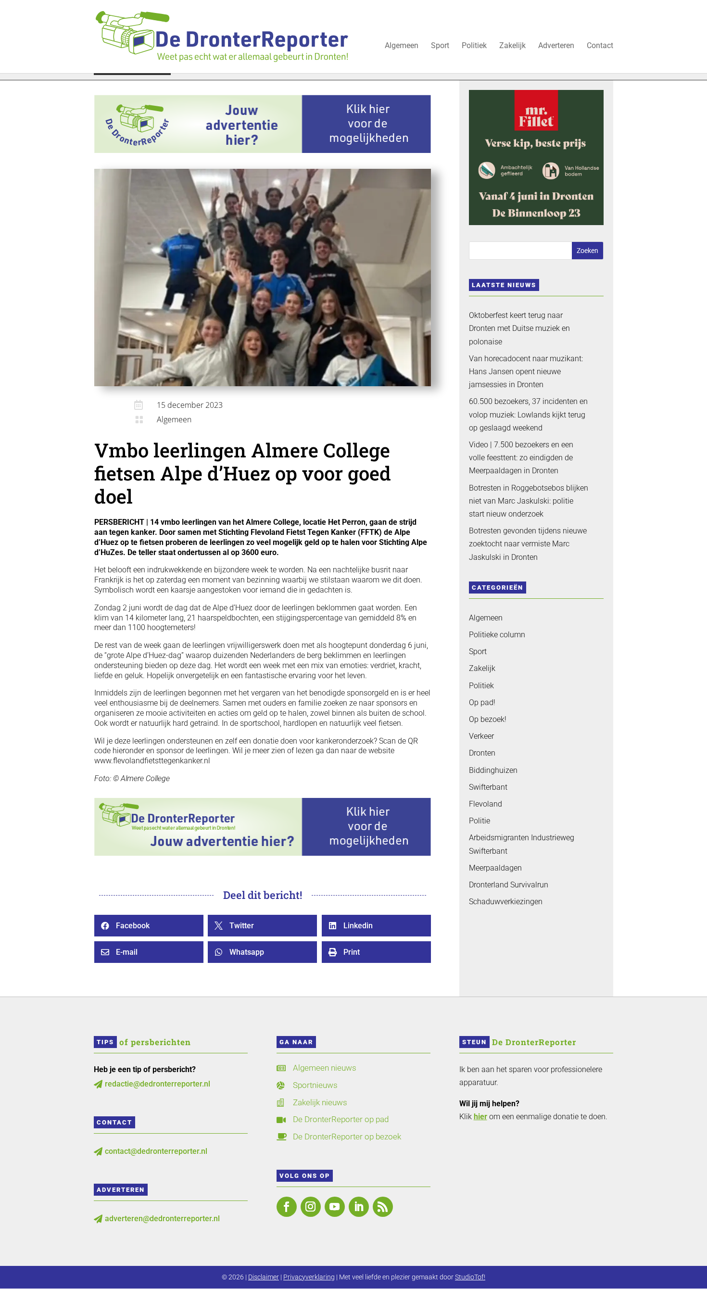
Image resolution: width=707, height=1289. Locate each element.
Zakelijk (512, 46)
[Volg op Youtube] (335, 1207)
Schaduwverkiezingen (506, 901)
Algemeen (401, 46)
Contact (600, 46)
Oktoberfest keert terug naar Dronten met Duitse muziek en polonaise (519, 328)
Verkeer (481, 736)
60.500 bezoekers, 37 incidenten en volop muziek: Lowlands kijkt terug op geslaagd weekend (528, 414)
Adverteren (556, 46)
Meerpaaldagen (495, 867)
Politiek (474, 46)
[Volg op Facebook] (287, 1207)
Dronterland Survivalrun (508, 884)
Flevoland (485, 804)
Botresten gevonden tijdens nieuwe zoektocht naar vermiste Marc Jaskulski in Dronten (528, 543)
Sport (440, 46)
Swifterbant (488, 787)
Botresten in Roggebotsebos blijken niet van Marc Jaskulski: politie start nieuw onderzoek (528, 500)
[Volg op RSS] (383, 1207)
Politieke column (497, 634)
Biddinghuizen (493, 770)
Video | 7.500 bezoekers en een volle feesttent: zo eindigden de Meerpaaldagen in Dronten (521, 457)
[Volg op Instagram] (311, 1207)
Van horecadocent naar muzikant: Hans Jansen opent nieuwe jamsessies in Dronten (526, 371)
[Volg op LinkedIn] (359, 1207)
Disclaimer (263, 1277)
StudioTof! (470, 1277)
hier (480, 1116)
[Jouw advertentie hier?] (262, 853)
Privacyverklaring (309, 1277)
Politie (479, 820)
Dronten (482, 753)
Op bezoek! (487, 719)
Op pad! (482, 702)
